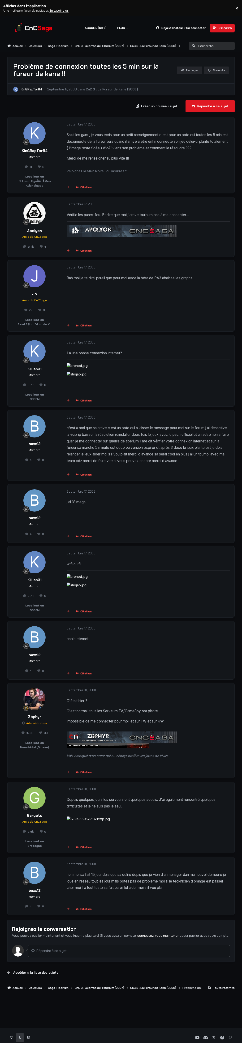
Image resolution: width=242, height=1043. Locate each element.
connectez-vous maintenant (159, 935)
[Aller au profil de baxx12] (34, 426)
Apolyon (34, 230)
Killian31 (34, 369)
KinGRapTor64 (31, 89)
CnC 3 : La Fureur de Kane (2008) (112, 89)
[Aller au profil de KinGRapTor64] (15, 89)
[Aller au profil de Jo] (34, 276)
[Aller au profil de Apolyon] (34, 213)
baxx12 (35, 443)
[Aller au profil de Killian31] (34, 351)
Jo (34, 294)
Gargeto (34, 815)
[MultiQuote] (68, 187)
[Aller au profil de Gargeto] (34, 798)
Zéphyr (34, 716)
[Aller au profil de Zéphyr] (34, 699)
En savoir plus (11, 8)
